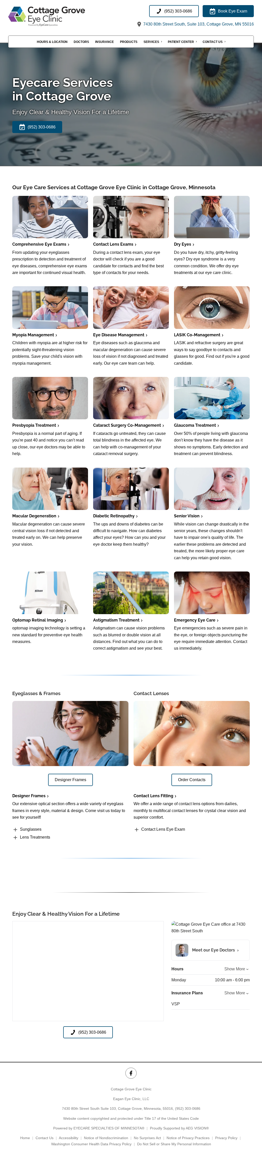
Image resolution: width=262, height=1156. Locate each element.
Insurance (104, 42)
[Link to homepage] (59, 16)
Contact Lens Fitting (153, 795)
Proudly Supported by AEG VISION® (179, 1128)
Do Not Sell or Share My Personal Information (174, 1144)
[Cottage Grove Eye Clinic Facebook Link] (130, 1073)
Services (151, 42)
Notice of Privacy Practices (188, 1138)
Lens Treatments (35, 837)
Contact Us (213, 42)
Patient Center (181, 42)
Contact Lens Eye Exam (163, 829)
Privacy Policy (226, 1138)
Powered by (98, 1128)
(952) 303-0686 (187, 1108)
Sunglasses (30, 829)
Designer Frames (29, 795)
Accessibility (68, 1138)
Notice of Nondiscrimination (106, 1138)
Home (25, 1138)
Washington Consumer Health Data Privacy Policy (91, 1144)
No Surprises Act (147, 1138)
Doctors (81, 42)
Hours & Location (52, 42)
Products (128, 42)
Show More (234, 969)
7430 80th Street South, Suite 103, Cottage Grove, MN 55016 (198, 24)
